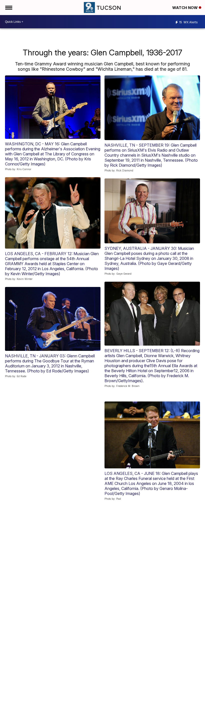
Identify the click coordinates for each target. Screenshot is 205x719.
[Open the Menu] (8, 7)
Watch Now (185, 7)
